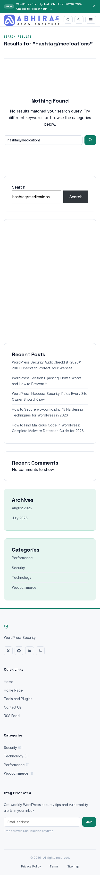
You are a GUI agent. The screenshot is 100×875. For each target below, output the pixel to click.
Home (8, 682)
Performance (22, 558)
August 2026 (22, 508)
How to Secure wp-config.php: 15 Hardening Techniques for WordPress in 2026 (47, 412)
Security (18, 568)
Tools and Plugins (18, 699)
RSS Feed (12, 716)
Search (18, 187)
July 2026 (20, 518)
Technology (21, 577)
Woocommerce (24, 587)
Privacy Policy (31, 866)
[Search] (68, 20)
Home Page (13, 690)
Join (89, 822)
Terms (54, 866)
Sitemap (73, 866)
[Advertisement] (50, 277)
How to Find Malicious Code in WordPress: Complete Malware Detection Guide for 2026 (48, 428)
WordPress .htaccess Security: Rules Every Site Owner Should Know (49, 396)
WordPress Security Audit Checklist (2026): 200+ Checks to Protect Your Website (46, 365)
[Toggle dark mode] (79, 20)
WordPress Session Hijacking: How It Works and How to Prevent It (47, 381)
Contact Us (12, 707)
